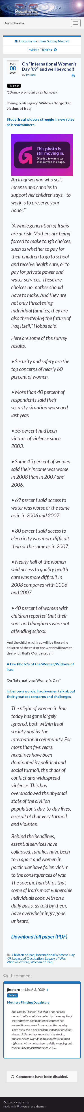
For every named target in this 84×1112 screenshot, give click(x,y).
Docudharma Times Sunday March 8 (44, 41)
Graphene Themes (34, 1106)
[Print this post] (73, 75)
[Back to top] (74, 1101)
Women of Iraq (41, 962)
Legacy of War (55, 958)
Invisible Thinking (40, 50)
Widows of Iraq (18, 962)
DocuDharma (13, 23)
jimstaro (31, 74)
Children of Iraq (23, 955)
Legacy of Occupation (28, 958)
